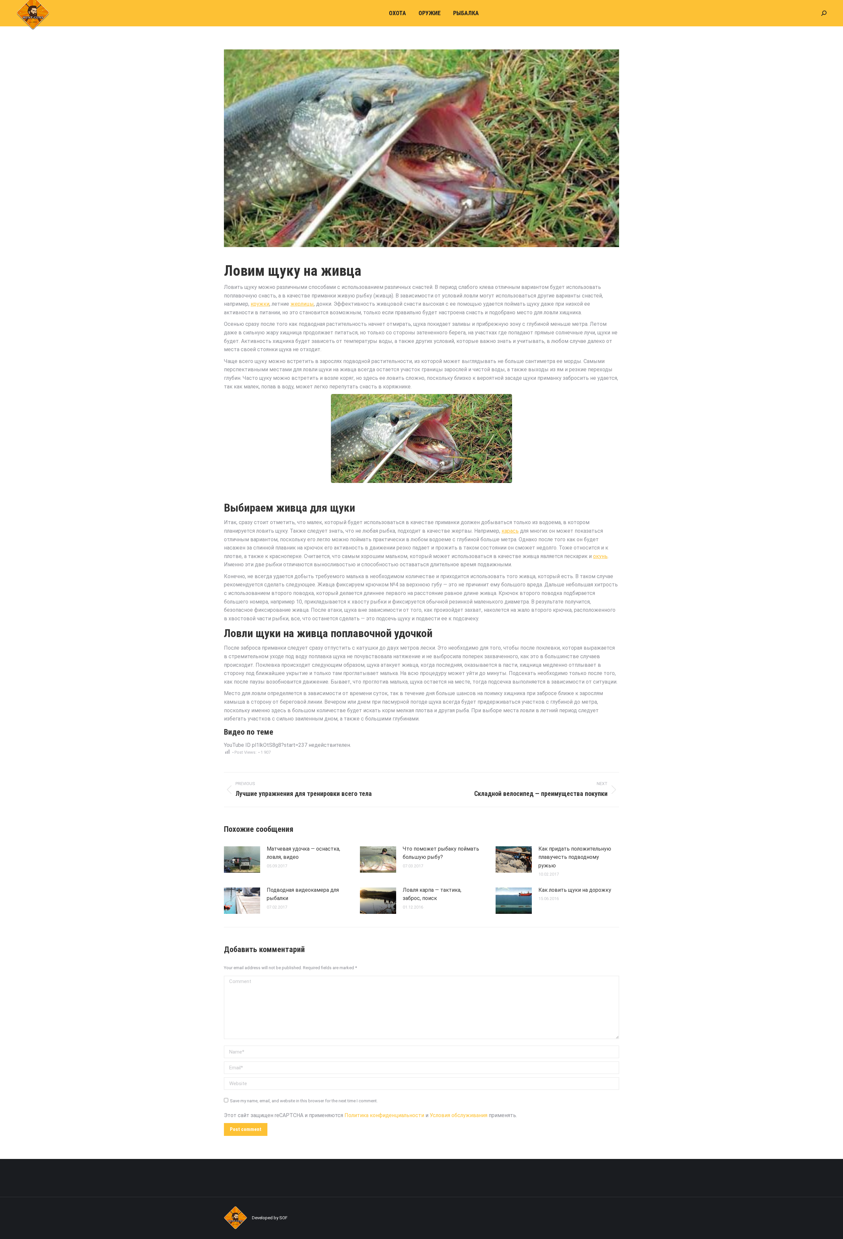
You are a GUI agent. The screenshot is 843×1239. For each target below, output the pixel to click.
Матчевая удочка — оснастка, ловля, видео (303, 853)
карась (510, 531)
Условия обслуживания (458, 1115)
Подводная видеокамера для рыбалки (303, 894)
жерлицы (302, 304)
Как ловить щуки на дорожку (574, 890)
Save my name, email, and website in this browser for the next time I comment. (304, 1100)
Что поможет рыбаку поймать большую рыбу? (441, 853)
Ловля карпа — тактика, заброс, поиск (432, 894)
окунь (600, 556)
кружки (260, 304)
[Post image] (242, 859)
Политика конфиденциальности (384, 1115)
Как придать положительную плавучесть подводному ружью (574, 857)
